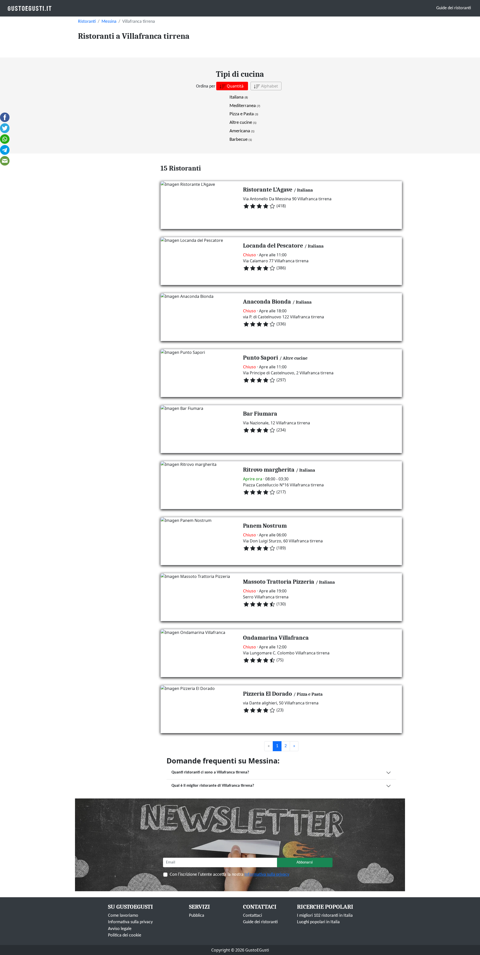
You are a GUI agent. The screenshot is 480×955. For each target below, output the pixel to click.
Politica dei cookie (124, 935)
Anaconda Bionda (267, 301)
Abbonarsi (304, 862)
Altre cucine (243, 122)
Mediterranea (245, 106)
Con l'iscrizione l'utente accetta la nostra (229, 874)
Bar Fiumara (260, 413)
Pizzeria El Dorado (267, 693)
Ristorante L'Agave (267, 189)
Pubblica (196, 915)
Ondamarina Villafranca (276, 637)
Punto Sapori (260, 357)
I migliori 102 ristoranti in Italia (325, 915)
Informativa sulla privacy (266, 874)
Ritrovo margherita (268, 469)
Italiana (239, 97)
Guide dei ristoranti (453, 8)
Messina (109, 22)
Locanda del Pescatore (273, 245)
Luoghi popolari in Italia (318, 922)
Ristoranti (87, 22)
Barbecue (241, 139)
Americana (242, 131)
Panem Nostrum (265, 525)
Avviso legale (120, 929)
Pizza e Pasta (244, 114)
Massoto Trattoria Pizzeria (278, 581)
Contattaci (252, 915)
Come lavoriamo (123, 915)
